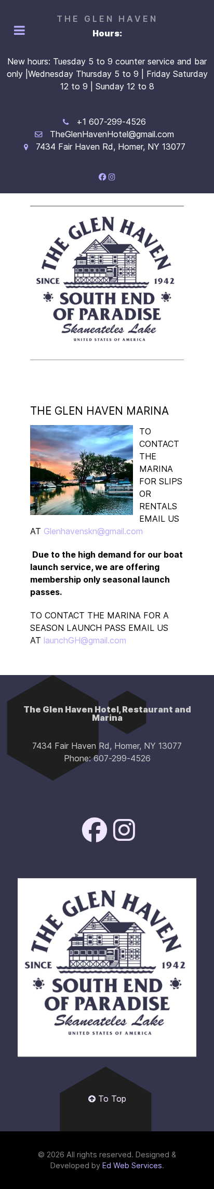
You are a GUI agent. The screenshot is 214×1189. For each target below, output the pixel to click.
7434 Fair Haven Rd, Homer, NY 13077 (110, 146)
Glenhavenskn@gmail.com (93, 531)
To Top (111, 1098)
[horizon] (107, 967)
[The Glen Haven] (107, 283)
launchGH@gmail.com (85, 640)
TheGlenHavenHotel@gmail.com (112, 134)
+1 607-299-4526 (111, 121)
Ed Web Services (132, 1165)
